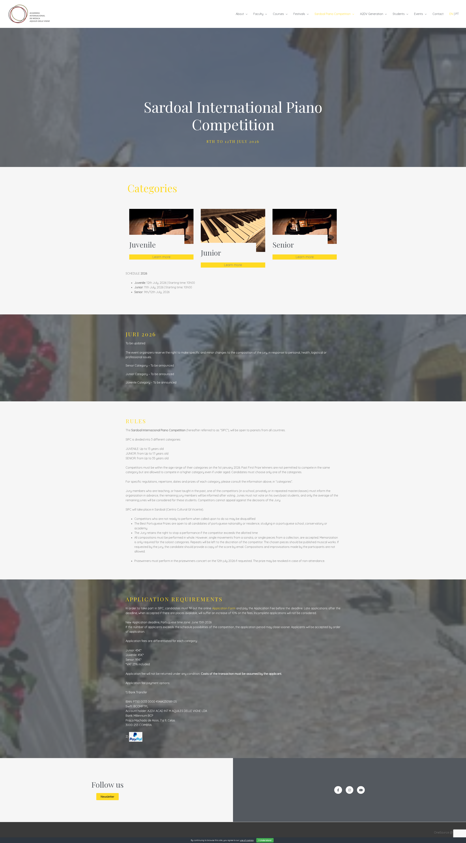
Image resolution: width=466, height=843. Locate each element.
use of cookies (247, 840)
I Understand (264, 840)
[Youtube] (361, 790)
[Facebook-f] (338, 790)
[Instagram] (350, 790)
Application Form (223, 608)
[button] (107, 796)
